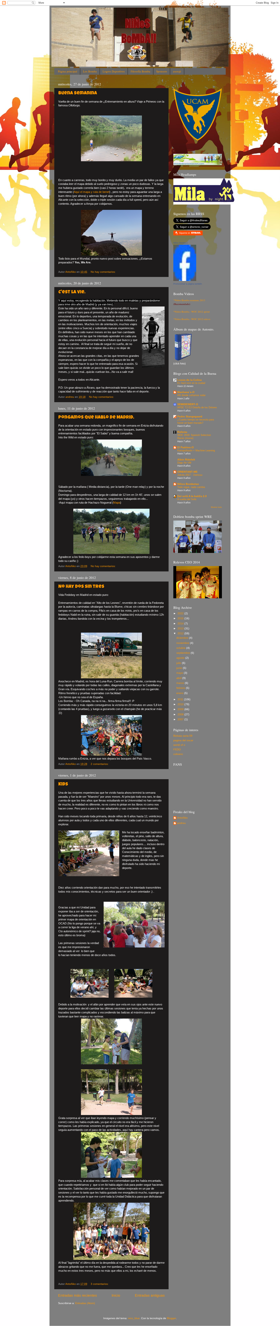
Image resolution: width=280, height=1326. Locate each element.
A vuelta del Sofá (186, 499)
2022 (181, 613)
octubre (181, 648)
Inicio (116, 1295)
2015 (181, 618)
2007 (181, 719)
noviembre (183, 643)
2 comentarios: (100, 764)
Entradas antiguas (150, 1295)
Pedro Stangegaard (189, 416)
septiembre (183, 652)
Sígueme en (185, 233)
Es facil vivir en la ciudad (191, 383)
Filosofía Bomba (140, 71)
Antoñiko (182, 817)
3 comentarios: (100, 1284)
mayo (180, 672)
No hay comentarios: (103, 271)
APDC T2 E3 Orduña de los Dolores (197, 407)
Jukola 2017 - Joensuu (189, 474)
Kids (63, 784)
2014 (181, 623)
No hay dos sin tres (81, 587)
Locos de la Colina (189, 380)
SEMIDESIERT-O (187, 404)
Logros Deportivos (114, 71)
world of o (179, 745)
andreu (181, 823)
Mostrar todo (216, 507)
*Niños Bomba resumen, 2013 (189, 300)
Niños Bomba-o (180, 243)
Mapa (116, 502)
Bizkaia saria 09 (182, 735)
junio (179, 668)
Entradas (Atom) (85, 1303)
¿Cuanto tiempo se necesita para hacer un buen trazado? (195, 421)
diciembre (182, 637)
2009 (181, 709)
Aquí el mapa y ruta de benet (91, 191)
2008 (181, 714)
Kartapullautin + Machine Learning (196, 450)
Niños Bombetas (188, 484)
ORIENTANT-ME (187, 471)
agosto (180, 657)
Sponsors (161, 71)
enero (180, 693)
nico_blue (134, 1318)
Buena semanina (77, 93)
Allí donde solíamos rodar (191, 395)
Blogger (171, 1318)
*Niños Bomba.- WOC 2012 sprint (191, 311)
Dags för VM (184, 462)
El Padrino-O (185, 447)
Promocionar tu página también (187, 284)
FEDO (177, 749)
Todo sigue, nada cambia (191, 487)
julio (179, 663)
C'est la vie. (72, 292)
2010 (181, 704)
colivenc (178, 754)
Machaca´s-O (185, 392)
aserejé (177, 71)
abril (179, 678)
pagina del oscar (183, 740)
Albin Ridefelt (186, 459)
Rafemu (182, 432)
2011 (181, 699)
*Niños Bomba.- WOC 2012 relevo (191, 319)
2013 (181, 628)
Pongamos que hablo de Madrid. (96, 417)
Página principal (67, 71)
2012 (181, 633)
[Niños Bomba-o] (184, 280)
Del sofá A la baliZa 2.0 (192, 496)
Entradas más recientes (77, 1295)
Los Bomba (90, 71)
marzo (180, 683)
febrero (181, 688)
